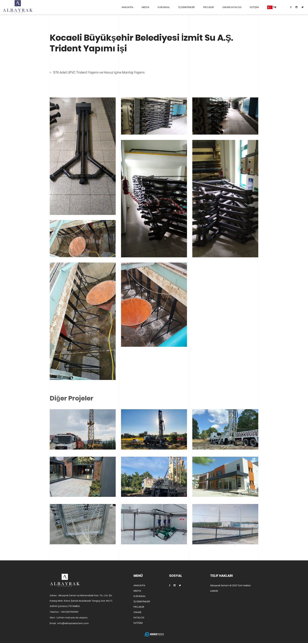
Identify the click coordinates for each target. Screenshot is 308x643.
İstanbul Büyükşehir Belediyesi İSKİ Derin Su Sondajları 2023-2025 (154, 438)
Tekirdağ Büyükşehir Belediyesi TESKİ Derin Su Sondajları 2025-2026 (82, 438)
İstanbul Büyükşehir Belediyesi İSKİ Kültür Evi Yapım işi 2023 (82, 485)
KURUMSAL (164, 7)
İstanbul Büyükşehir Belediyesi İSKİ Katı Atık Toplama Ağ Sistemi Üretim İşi (82, 533)
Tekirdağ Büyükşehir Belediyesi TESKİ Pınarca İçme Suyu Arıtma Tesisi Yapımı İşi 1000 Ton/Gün (154, 533)
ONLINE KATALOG (231, 7)
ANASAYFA (127, 7)
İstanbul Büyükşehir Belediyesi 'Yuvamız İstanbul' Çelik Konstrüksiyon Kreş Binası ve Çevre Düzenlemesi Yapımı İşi (225, 485)
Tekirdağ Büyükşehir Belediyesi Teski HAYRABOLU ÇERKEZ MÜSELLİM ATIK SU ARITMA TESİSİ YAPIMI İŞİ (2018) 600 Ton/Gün (225, 533)
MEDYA (145, 7)
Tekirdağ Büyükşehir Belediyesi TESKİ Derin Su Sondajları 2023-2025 (225, 438)
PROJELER (208, 7)
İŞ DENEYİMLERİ (186, 7)
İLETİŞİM (254, 7)
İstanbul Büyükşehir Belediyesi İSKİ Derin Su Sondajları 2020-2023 (154, 485)
